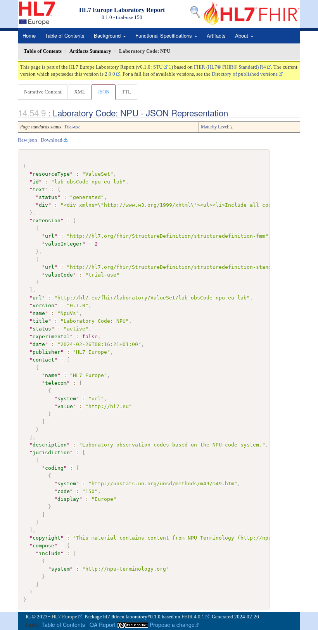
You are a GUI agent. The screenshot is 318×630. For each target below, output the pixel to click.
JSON (103, 92)
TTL (126, 92)
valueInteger (63, 244)
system (66, 399)
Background (108, 35)
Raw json (27, 140)
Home (29, 35)
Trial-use (72, 127)
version (43, 305)
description (50, 445)
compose (43, 546)
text (39, 189)
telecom (56, 383)
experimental (51, 336)
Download (51, 140)
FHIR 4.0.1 (192, 617)
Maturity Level (214, 127)
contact (43, 360)
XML (79, 92)
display (68, 499)
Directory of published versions (245, 74)
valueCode (59, 275)
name (39, 313)
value (65, 406)
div (43, 205)
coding (54, 468)
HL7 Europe (64, 617)
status (48, 197)
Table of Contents (65, 35)
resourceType (51, 174)
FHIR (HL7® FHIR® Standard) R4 (230, 67)
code (63, 491)
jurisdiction (51, 452)
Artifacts (216, 35)
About (242, 35)
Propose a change (172, 624)
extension (46, 220)
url (49, 236)
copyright (46, 538)
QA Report (103, 624)
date (39, 344)
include (49, 553)
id (36, 182)
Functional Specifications (164, 35)
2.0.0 (110, 74)
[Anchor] (232, 112)
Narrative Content (43, 92)
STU (157, 67)
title (40, 321)
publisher (46, 352)
